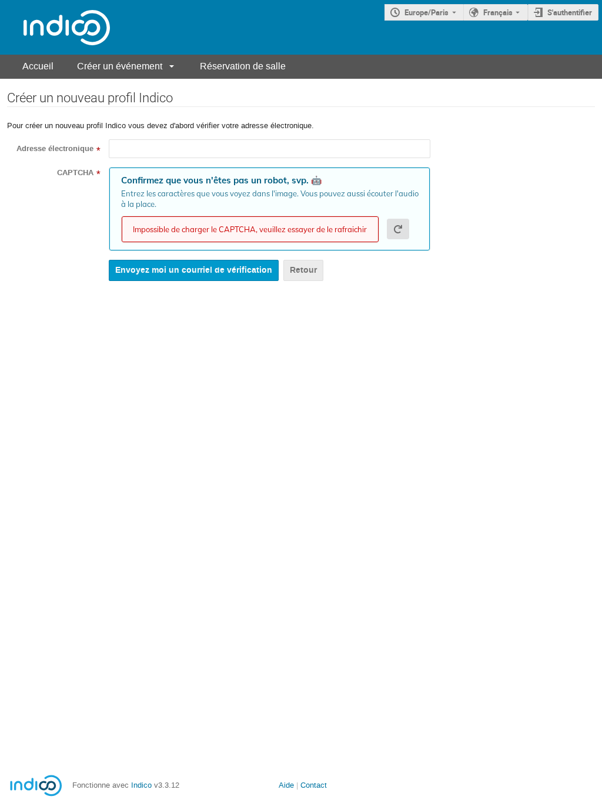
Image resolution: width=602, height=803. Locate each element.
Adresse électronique (54, 148)
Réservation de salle (243, 66)
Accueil (37, 66)
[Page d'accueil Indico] (55, 27)
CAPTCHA (75, 173)
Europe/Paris (426, 12)
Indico (141, 785)
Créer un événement (119, 66)
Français (498, 12)
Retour (303, 270)
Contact (313, 785)
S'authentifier (569, 12)
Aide (286, 785)
